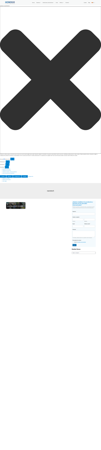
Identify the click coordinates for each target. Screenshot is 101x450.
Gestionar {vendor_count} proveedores (10, 171)
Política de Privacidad (7, 179)
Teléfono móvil (87, 223)
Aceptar (3, 176)
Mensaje (74, 229)
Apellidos (85, 221)
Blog (89, 2)
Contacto (67, 2)
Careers (85, 2)
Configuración (17, 176)
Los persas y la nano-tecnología (15, 206)
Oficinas (61, 2)
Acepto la (80, 242)
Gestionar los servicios (7, 170)
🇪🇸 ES (93, 2)
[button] (50, 80)
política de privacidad (82, 242)
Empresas (38, 2)
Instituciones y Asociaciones (48, 2)
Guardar (24, 176)
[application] (40, 2)
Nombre (74, 221)
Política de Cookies (6, 178)
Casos (57, 2)
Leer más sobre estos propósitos (8, 173)
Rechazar (9, 176)
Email (74, 223)
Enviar (74, 245)
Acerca (33, 2)
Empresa (74, 211)
